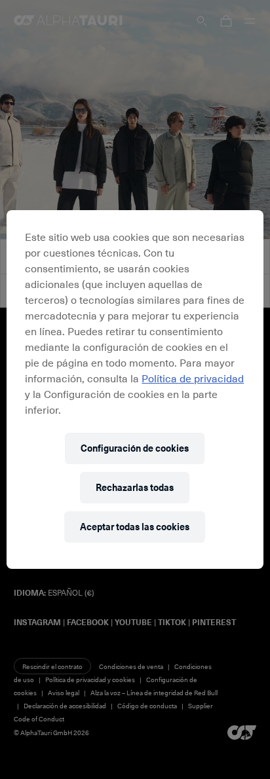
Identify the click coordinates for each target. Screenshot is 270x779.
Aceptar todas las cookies (134, 527)
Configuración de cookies (135, 448)
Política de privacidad (193, 378)
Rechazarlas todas (135, 487)
